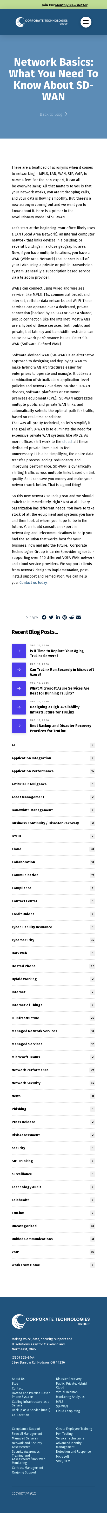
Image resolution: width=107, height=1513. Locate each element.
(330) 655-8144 (23, 1357)
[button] (86, 22)
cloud (67, 442)
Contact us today (33, 582)
